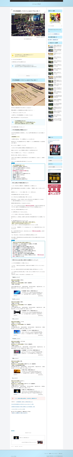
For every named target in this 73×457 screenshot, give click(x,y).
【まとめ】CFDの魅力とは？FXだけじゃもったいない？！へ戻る (22, 404)
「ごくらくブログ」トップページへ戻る (18, 409)
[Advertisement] (28, 46)
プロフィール (46, 453)
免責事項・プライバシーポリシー (53, 453)
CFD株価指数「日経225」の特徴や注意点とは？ (24, 401)
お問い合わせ (60, 453)
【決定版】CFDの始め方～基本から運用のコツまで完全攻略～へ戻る (23, 406)
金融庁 (49, 142)
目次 (27, 75)
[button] (61, 25)
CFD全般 (13, 430)
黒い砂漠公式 (50, 141)
